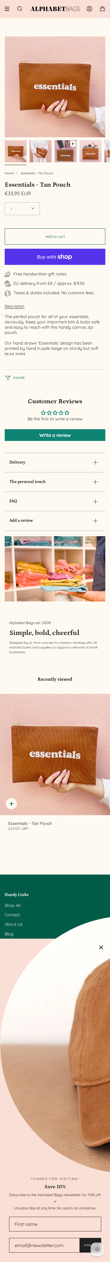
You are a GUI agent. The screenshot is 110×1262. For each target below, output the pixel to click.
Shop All (12, 905)
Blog (9, 934)
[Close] (101, 947)
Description (14, 306)
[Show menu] (9, 8)
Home (9, 173)
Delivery (17, 462)
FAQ (13, 501)
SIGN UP (90, 1245)
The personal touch (27, 481)
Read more (15, 354)
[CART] (102, 9)
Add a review (21, 520)
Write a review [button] (55, 435)
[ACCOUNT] (89, 9)
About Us (14, 924)
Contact (12, 914)
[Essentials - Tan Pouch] (55, 754)
